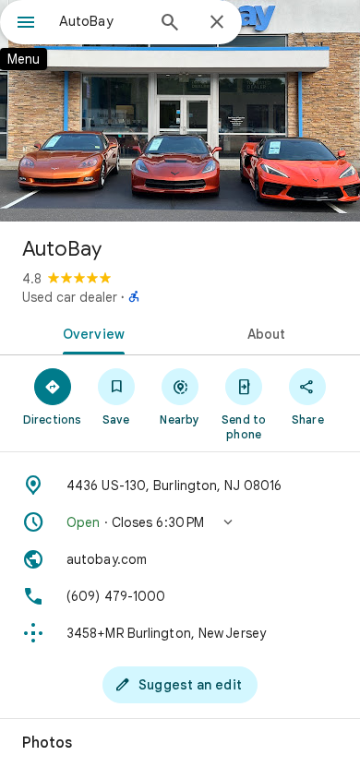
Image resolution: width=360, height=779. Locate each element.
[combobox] (101, 21)
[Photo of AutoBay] (180, 111)
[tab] (90, 332)
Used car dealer (69, 297)
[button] (180, 522)
